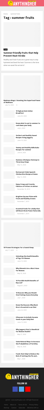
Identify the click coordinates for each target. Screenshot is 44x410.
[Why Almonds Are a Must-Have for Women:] (9, 271)
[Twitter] (21, 389)
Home (6, 405)
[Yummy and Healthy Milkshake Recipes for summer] (9, 150)
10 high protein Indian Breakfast (24, 112)
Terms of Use (22, 405)
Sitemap (6, 408)
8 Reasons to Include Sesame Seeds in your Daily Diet (27, 318)
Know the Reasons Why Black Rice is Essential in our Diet (27, 306)
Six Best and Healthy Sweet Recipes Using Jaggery (26, 136)
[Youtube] (27, 389)
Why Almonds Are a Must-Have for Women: (27, 269)
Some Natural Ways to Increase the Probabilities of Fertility (28, 342)
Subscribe (22, 408)
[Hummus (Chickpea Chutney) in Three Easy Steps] (9, 163)
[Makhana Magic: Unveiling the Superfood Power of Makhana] (22, 87)
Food (5, 49)
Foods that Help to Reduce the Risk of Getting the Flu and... (27, 355)
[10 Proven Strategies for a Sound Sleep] (22, 234)
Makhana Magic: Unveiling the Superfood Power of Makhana (22, 101)
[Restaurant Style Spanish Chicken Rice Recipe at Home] (9, 175)
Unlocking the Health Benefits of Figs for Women (27, 257)
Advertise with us (32, 408)
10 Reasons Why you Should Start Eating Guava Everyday (27, 293)
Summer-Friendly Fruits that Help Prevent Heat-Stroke (21, 54)
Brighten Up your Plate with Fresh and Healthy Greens (26, 197)
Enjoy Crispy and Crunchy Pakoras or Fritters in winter (27, 185)
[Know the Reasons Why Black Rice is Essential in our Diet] (9, 308)
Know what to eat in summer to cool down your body (28, 124)
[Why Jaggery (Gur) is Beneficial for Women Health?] (9, 332)
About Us (13, 405)
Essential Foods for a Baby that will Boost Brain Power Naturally (28, 209)
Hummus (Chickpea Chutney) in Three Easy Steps (27, 161)
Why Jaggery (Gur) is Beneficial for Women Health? (27, 330)
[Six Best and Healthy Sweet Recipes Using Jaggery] (9, 138)
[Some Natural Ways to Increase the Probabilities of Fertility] (9, 344)
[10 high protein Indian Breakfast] (9, 114)
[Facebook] (15, 389)
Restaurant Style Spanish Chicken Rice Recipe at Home (27, 173)
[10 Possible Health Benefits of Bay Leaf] (9, 283)
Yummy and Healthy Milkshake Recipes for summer (27, 148)
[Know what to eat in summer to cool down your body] (9, 126)
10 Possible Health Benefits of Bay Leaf (27, 281)
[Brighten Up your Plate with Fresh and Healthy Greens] (9, 199)
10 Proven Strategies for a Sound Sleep (19, 247)
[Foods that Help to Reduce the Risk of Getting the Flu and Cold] (9, 357)
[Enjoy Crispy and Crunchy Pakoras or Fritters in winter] (9, 187)
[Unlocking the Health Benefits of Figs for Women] (9, 259)
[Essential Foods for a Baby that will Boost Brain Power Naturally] (9, 211)
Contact (13, 408)
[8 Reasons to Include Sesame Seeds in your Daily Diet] (9, 320)
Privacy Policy (33, 405)
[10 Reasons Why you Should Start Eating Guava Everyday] (9, 296)
